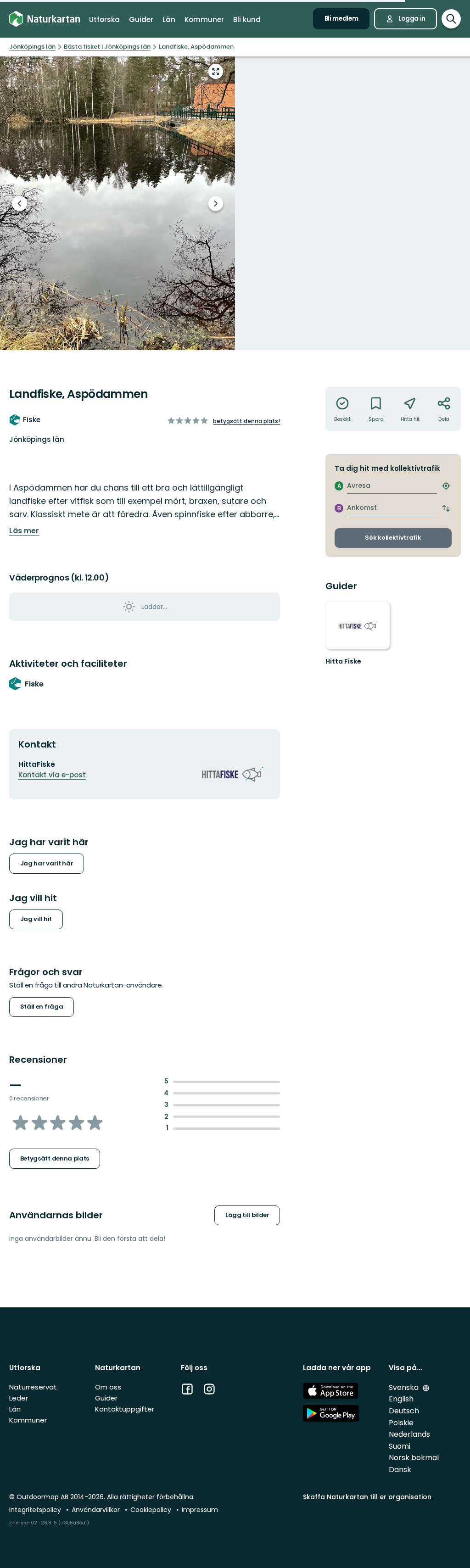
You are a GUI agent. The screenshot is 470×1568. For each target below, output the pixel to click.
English (401, 1399)
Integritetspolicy (36, 1509)
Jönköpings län (36, 439)
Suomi (399, 1446)
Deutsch (404, 1411)
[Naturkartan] (44, 19)
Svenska (404, 1387)
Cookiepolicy (151, 1509)
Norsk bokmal (414, 1457)
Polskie (401, 1422)
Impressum (200, 1509)
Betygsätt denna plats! (246, 421)
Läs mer (24, 531)
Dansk (400, 1469)
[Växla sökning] (451, 18)
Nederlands (409, 1434)
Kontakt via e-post (52, 775)
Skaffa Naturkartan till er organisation (367, 1496)
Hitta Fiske (343, 661)
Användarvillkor (97, 1509)
